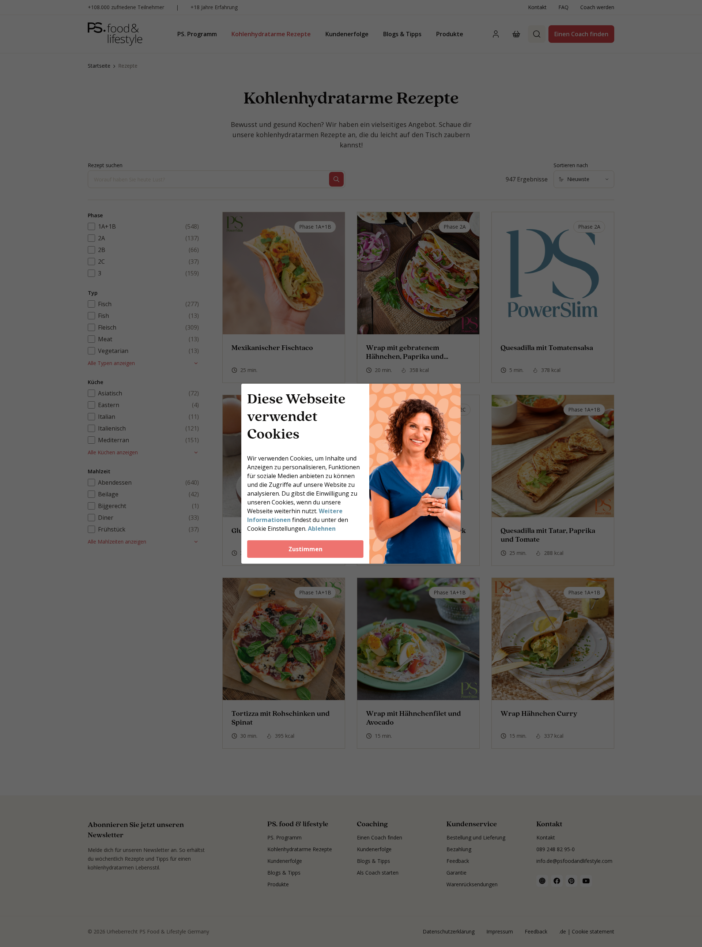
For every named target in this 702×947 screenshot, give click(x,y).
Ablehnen (322, 529)
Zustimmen (305, 549)
